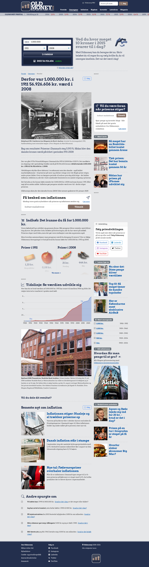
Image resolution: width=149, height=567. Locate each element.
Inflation (84, 10)
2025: (49, 14)
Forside (63, 10)
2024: (63, 14)
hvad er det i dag (61, 502)
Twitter (117, 248)
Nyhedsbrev (25, 551)
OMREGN (48, 54)
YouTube (103, 254)
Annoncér (25, 561)
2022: (91, 14)
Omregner (73, 10)
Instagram (103, 248)
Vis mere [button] (56, 273)
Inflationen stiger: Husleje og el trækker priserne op (68, 415)
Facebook (103, 243)
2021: (104, 14)
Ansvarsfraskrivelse (28, 558)
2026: (35, 14)
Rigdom (94, 10)
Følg (88, 79)
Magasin (124, 10)
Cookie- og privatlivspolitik (31, 555)
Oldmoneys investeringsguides (106, 363)
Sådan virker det (27, 548)
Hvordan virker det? (66, 68)
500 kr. (99, 338)
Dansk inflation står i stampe (68, 440)
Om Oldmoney (27, 545)
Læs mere (86, 201)
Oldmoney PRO (90, 3)
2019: (133, 14)
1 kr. (98, 343)
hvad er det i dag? (80, 508)
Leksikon (114, 10)
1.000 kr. (100, 323)
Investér (103, 10)
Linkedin (117, 243)
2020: (119, 14)
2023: (77, 14)
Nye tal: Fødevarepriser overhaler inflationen (64, 469)
